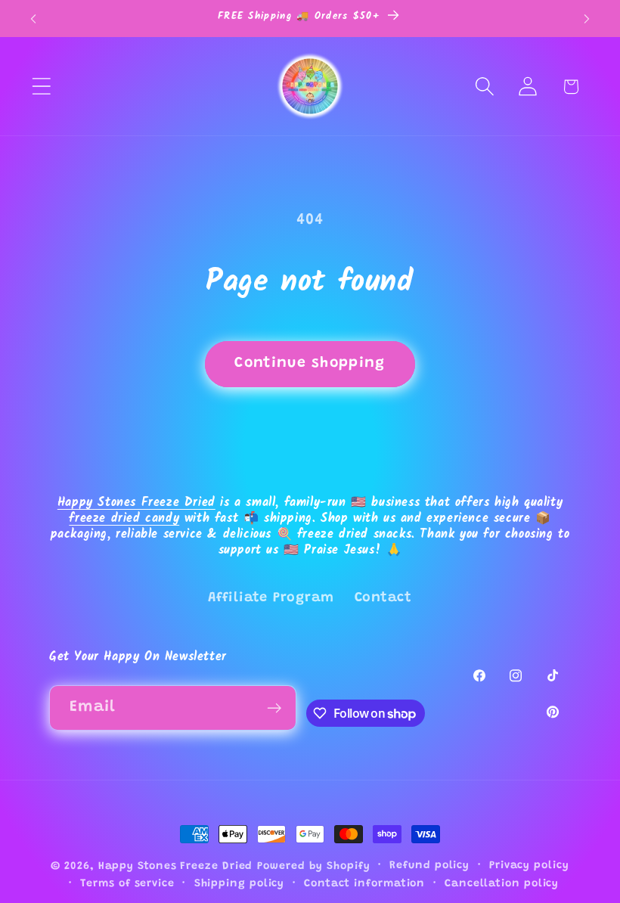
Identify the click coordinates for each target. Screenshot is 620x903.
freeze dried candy (124, 518)
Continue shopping (309, 363)
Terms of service (127, 884)
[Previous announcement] (33, 19)
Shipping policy (239, 884)
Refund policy (429, 866)
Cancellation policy (502, 884)
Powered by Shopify (313, 866)
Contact (383, 598)
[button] (41, 86)
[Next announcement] (586, 19)
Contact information (364, 884)
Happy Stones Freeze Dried (136, 502)
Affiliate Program (271, 598)
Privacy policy (529, 866)
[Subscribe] (274, 708)
